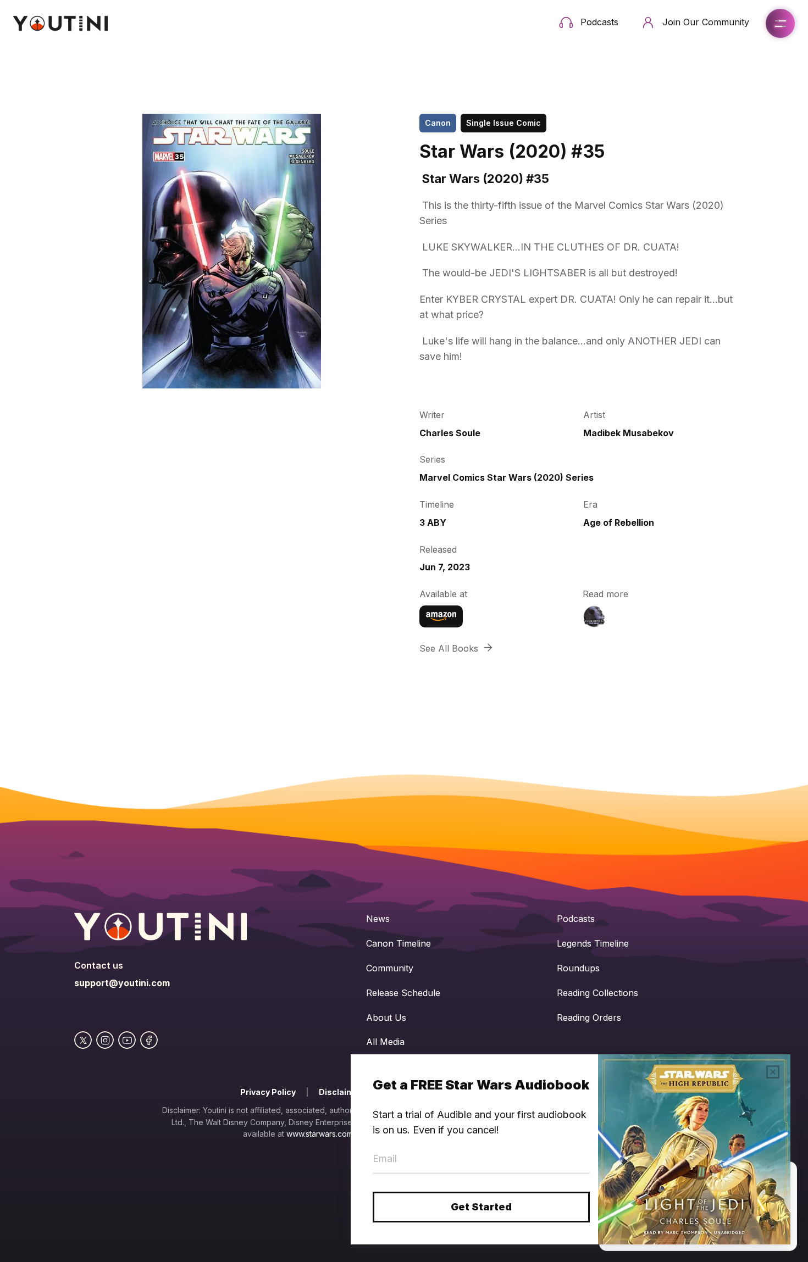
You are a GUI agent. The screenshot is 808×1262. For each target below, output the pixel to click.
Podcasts (576, 918)
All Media (385, 1041)
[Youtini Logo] (60, 23)
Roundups (578, 968)
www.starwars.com (319, 1133)
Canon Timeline (398, 943)
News (378, 918)
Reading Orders (589, 1017)
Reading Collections (597, 992)
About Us (386, 1017)
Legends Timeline (593, 943)
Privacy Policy (268, 1092)
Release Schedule (403, 992)
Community (389, 968)
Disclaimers (343, 1092)
